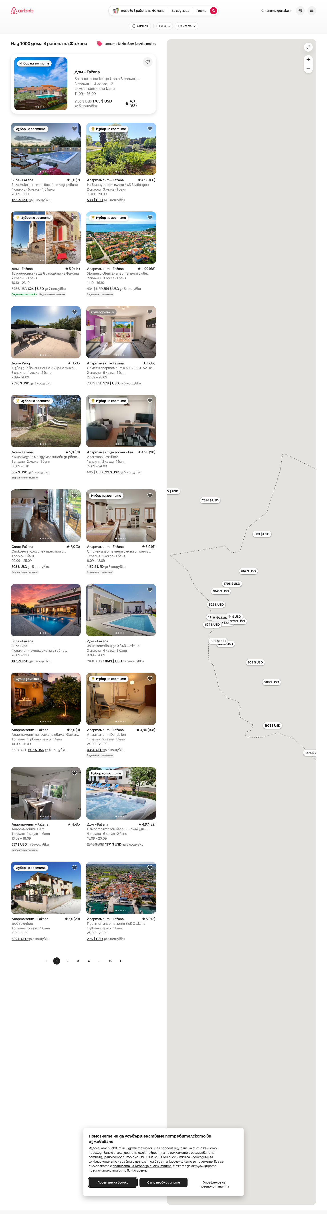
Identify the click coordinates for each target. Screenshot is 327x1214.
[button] (102, 101)
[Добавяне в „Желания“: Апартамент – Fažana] (149, 128)
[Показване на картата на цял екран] (308, 47)
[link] (46, 961)
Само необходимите (163, 1182)
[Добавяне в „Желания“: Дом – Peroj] (74, 311)
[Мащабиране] (308, 59)
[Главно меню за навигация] (311, 10)
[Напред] (120, 961)
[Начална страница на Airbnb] (22, 11)
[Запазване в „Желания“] (148, 62)
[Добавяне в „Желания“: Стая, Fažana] (74, 495)
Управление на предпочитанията (214, 1184)
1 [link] (56, 961)
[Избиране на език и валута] (300, 10)
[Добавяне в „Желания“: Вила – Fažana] (74, 128)
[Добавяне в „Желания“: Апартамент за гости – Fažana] (149, 400)
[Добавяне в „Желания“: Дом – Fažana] (74, 217)
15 (110, 961)
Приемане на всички (112, 1182)
